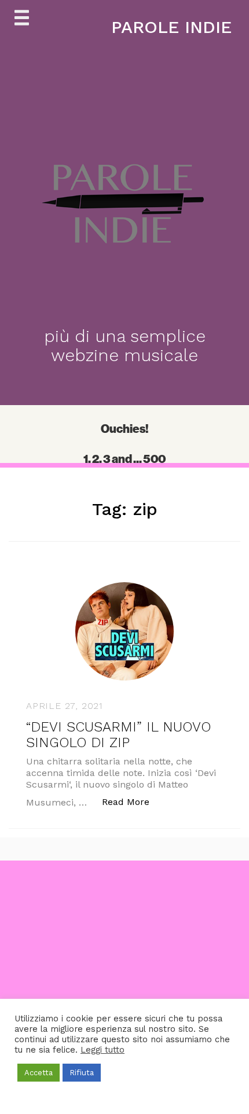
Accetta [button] (38, 1072)
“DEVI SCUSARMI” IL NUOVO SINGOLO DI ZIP (118, 734)
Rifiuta (81, 1072)
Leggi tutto (102, 1050)
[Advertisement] (124, 985)
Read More (132, 801)
